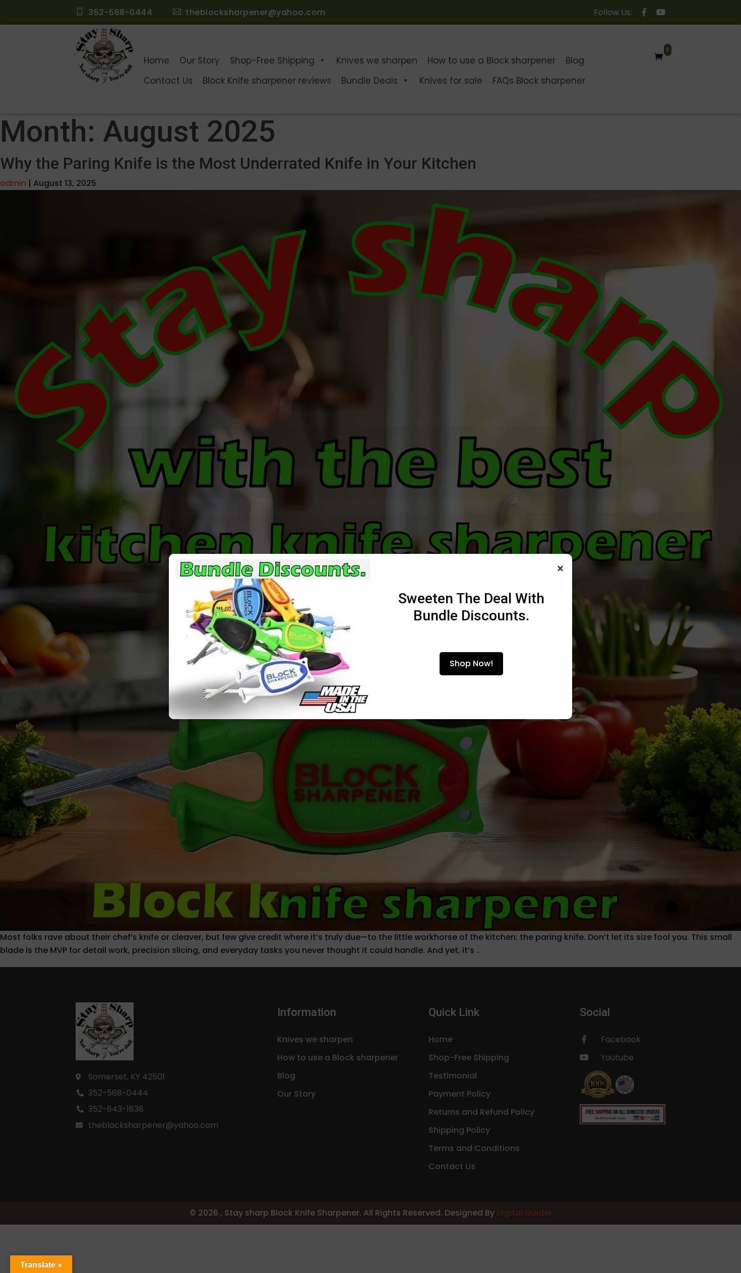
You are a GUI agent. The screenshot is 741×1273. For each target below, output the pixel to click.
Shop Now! (471, 663)
